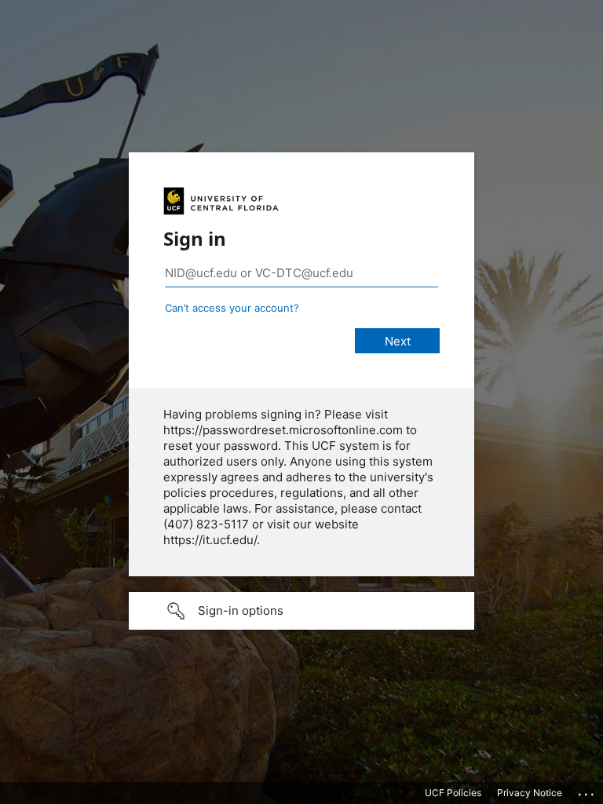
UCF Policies (453, 793)
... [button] (587, 791)
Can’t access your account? (232, 308)
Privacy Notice (529, 793)
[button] (301, 611)
